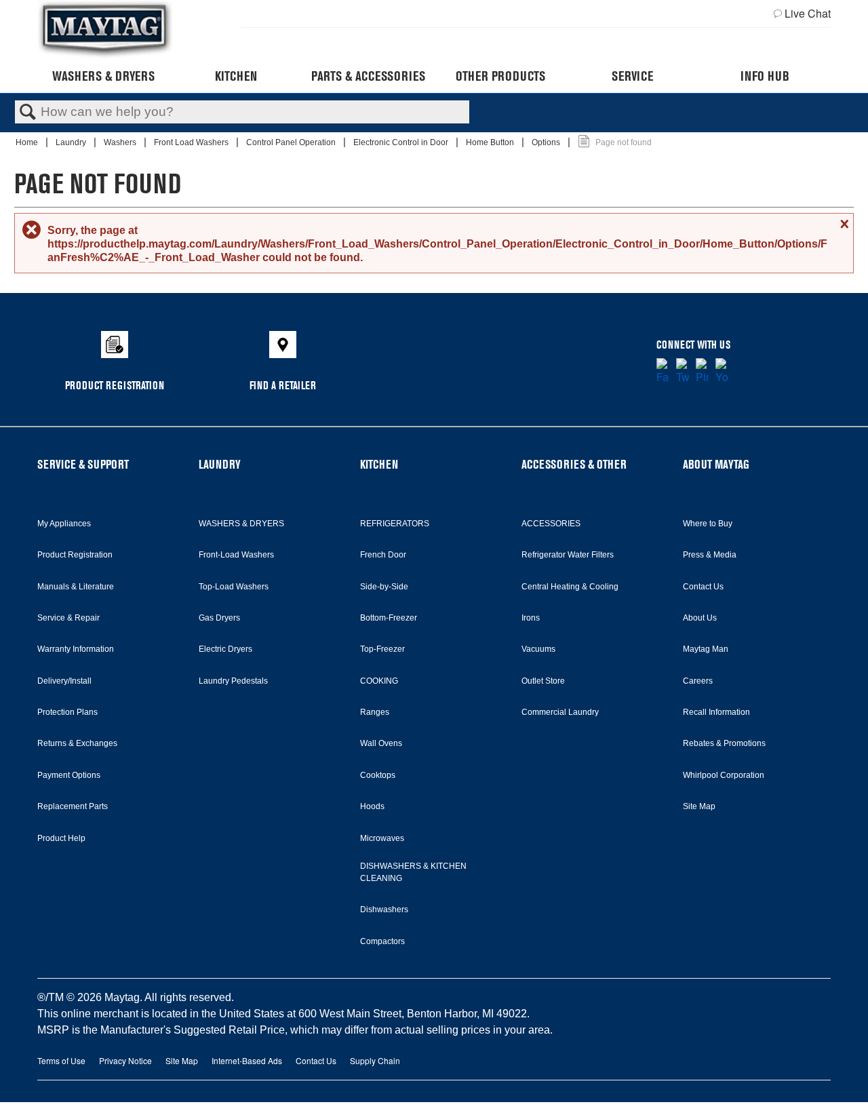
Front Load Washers (192, 142)
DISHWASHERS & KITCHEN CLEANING (413, 872)
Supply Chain (375, 1060)
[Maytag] (105, 29)
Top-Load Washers (234, 586)
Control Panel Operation (292, 142)
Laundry (72, 142)
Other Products (500, 76)
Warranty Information (75, 649)
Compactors (382, 941)
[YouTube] (721, 371)
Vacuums (538, 649)
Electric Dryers (225, 649)
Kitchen (236, 76)
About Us (700, 618)
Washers (121, 142)
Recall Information (716, 712)
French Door (383, 555)
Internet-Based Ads (247, 1060)
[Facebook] (662, 371)
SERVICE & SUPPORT (83, 464)
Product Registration (75, 555)
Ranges (374, 712)
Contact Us (703, 586)
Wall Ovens (381, 743)
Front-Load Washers (236, 555)
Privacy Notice (125, 1060)
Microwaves (382, 838)
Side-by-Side (384, 586)
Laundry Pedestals (233, 681)
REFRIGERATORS (394, 523)
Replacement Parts (72, 806)
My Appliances (64, 523)
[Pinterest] (702, 371)
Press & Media (709, 555)
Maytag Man (705, 649)
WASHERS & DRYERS (241, 523)
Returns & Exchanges (77, 743)
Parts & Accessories (368, 76)
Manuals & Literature (75, 586)
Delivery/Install (64, 681)
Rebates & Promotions (724, 743)
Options (547, 142)
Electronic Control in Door (401, 142)
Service (632, 76)
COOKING (379, 681)
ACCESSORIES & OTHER (574, 464)
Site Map (699, 806)
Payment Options (68, 775)
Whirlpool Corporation (723, 775)
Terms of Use (61, 1060)
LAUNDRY (220, 464)
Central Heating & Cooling (569, 586)
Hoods (372, 806)
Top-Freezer (382, 649)
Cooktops (377, 775)
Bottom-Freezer (388, 618)
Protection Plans (67, 712)
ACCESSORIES (550, 523)
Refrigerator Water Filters (567, 555)
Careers (698, 681)
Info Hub (765, 76)
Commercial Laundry (560, 712)
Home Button (491, 142)
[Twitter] (682, 371)
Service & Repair (68, 618)
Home (28, 142)
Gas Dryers (219, 618)
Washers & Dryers (103, 76)
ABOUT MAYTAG (716, 464)
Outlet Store (543, 681)
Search (27, 112)
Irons (530, 618)
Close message (843, 224)
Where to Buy (707, 523)
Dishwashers (384, 909)
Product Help (61, 838)
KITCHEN (379, 464)
